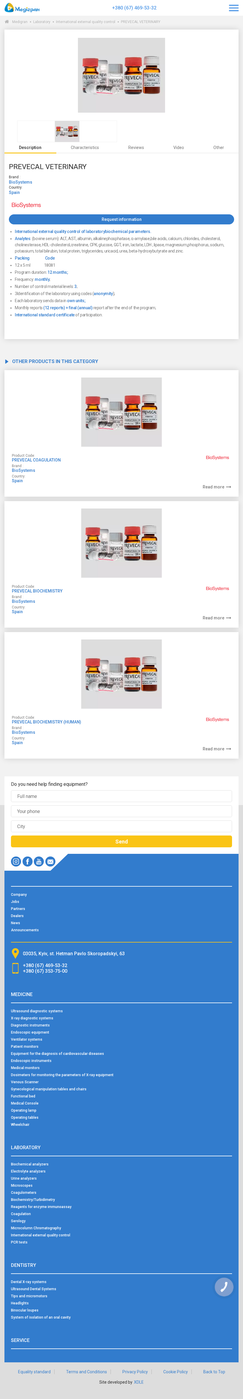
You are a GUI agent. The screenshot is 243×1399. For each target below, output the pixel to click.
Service (20, 1340)
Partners (18, 909)
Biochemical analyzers (30, 1164)
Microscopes (22, 1185)
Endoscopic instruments (31, 1061)
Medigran (20, 22)
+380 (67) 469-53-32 (134, 8)
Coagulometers (23, 1193)
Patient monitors (25, 1047)
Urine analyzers (24, 1178)
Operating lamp (23, 1110)
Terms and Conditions (86, 1371)
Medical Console (25, 1103)
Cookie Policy (175, 1371)
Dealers (17, 916)
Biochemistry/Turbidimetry (33, 1200)
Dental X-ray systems (29, 1282)
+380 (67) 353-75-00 (45, 971)
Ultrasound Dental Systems (33, 1289)
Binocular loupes (25, 1310)
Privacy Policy (135, 1371)
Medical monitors (25, 1068)
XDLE (139, 1382)
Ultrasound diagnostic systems (37, 1011)
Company (19, 895)
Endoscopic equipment (30, 1032)
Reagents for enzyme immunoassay (41, 1207)
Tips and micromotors (29, 1296)
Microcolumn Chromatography (36, 1228)
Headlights (20, 1303)
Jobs (15, 902)
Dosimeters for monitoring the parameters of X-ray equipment (62, 1075)
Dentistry (23, 1265)
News (15, 923)
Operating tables (25, 1117)
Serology (18, 1221)
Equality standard (34, 1371)
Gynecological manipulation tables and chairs (49, 1089)
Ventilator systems (26, 1039)
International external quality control (85, 22)
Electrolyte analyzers (28, 1171)
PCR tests (19, 1242)
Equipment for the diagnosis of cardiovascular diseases (57, 1054)
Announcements (25, 930)
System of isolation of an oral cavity (41, 1317)
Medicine (22, 994)
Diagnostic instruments (30, 1025)
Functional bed (23, 1096)
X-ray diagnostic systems (32, 1018)
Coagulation (21, 1214)
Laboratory (41, 22)
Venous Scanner (25, 1082)
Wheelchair (20, 1125)
